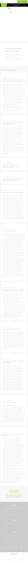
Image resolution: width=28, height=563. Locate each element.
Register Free (22, 1)
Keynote (10, 4)
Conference (11, 6)
